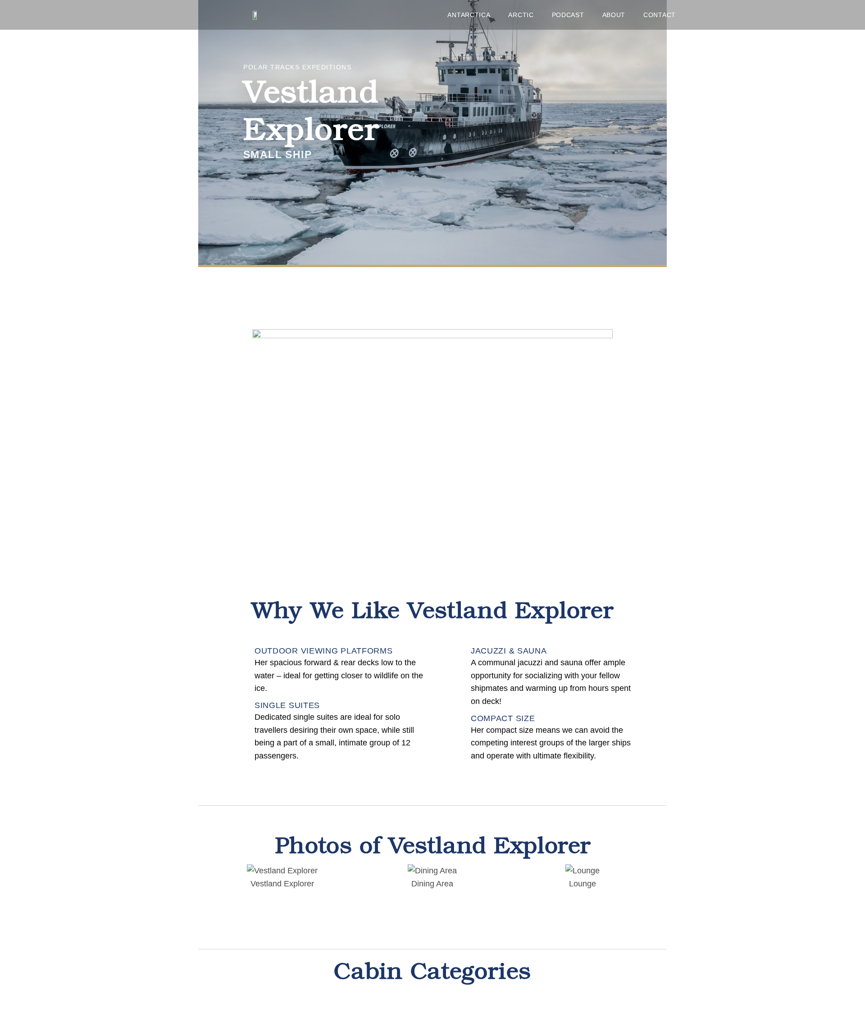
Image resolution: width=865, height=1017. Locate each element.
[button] (216, 877)
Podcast (568, 14)
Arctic (520, 14)
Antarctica (468, 14)
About (614, 14)
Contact (659, 14)
